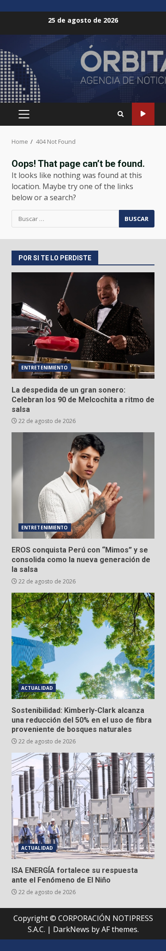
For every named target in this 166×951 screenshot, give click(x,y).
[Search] (121, 114)
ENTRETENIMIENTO (44, 367)
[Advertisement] (83, 72)
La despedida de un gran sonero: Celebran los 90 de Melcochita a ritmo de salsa (83, 325)
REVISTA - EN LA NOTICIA (143, 114)
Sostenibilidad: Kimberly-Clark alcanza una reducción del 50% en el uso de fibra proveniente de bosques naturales (83, 646)
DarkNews (71, 929)
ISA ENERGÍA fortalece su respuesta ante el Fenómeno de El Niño (83, 806)
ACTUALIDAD (37, 688)
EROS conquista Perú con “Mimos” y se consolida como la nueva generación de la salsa (83, 485)
